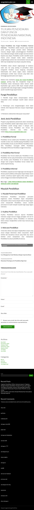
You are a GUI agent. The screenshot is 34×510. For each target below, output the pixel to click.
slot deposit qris (5, 451)
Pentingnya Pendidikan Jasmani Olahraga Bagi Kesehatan (15, 387)
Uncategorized (12, 26)
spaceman (3, 490)
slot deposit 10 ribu (6, 484)
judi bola (3, 413)
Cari (2, 373)
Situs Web (4, 313)
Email (3, 306)
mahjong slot (4, 418)
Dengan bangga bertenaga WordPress (9, 508)
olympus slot (4, 495)
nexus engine (4, 457)
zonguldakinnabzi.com (8, 2)
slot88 (2, 468)
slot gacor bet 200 (5, 424)
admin (12, 41)
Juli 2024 (3, 349)
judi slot (3, 361)
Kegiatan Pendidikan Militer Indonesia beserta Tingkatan (15, 384)
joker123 (3, 429)
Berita (2, 359)
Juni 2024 (3, 351)
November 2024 (5, 343)
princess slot (4, 479)
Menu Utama (32, 2)
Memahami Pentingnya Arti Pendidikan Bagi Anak (13, 259)
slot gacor (3, 462)
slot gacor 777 (4, 446)
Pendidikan (4, 26)
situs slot (3, 407)
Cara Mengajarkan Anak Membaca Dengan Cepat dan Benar (16, 253)
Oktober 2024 (4, 345)
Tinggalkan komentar (23, 41)
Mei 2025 (3, 342)
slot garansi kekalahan (6, 435)
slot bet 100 (4, 440)
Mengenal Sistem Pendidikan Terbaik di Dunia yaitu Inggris (16, 385)
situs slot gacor (4, 501)
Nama (3, 299)
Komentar (4, 278)
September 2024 (5, 346)
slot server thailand (6, 473)
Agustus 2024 (4, 348)
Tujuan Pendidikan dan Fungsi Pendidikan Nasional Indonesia (15, 245)
